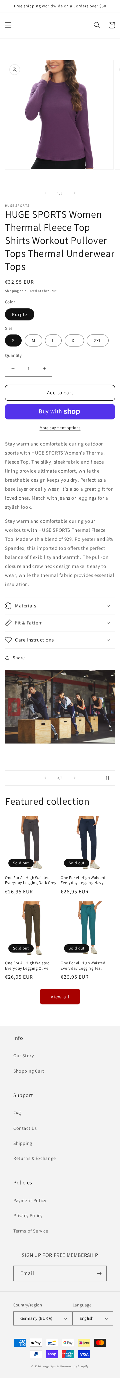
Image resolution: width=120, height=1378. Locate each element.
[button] (8, 25)
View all (60, 996)
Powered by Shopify (74, 1366)
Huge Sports (51, 1366)
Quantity (13, 355)
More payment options (60, 427)
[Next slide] (74, 778)
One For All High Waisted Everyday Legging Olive (27, 965)
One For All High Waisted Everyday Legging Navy (83, 880)
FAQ (17, 1113)
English (87, 1318)
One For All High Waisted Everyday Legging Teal (83, 965)
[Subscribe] (99, 1273)
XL (74, 340)
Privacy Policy (27, 1215)
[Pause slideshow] (107, 778)
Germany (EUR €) (36, 1318)
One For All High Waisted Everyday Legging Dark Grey (31, 880)
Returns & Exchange (34, 1158)
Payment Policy (29, 1200)
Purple (19, 314)
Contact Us (25, 1128)
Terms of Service (30, 1231)
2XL (98, 340)
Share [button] (19, 658)
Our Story (23, 1056)
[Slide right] (74, 193)
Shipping (12, 291)
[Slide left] (45, 193)
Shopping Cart (28, 1071)
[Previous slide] (45, 778)
